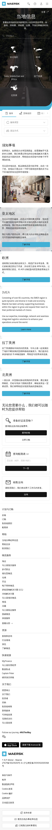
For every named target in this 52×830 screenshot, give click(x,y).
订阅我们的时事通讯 (28, 825)
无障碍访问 (7, 719)
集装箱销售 (7, 706)
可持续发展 (7, 714)
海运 (4, 561)
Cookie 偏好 (7, 793)
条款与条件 (7, 775)
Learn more (26, 329)
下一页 (26, 468)
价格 (4, 515)
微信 (4, 736)
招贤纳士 (6, 690)
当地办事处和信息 (10, 540)
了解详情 (26, 244)
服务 (11, 113)
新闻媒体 (6, 710)
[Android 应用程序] (31, 744)
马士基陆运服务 (9, 610)
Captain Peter (8, 673)
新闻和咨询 (7, 636)
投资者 (5, 698)
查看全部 (6, 623)
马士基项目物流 (9, 598)
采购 (4, 702)
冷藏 (4, 606)
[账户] (41, 4)
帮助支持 (35, 4)
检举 (4, 780)
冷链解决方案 (8, 594)
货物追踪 (27, 113)
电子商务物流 (8, 585)
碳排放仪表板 (8, 677)
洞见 (4, 644)
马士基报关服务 (9, 565)
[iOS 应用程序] (10, 744)
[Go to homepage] (11, 4)
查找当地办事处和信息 (28, 819)
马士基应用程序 (9, 665)
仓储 (4, 577)
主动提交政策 (8, 802)
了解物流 (6, 648)
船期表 (5, 527)
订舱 (4, 519)
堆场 (4, 602)
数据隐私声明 (8, 784)
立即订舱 (26, 440)
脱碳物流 (6, 614)
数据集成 (6, 669)
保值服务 (6, 618)
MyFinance (7, 661)
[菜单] (47, 4)
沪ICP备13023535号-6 (12, 763)
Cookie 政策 (7, 789)
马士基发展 (7, 723)
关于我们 (6, 694)
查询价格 (26, 433)
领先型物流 (7, 573)
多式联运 (6, 569)
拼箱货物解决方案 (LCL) (12, 589)
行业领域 (6, 640)
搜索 (29, 4)
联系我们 (6, 548)
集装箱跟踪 (7, 523)
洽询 (26, 494)
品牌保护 (6, 798)
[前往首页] (12, 755)
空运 (4, 581)
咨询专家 (28, 813)
